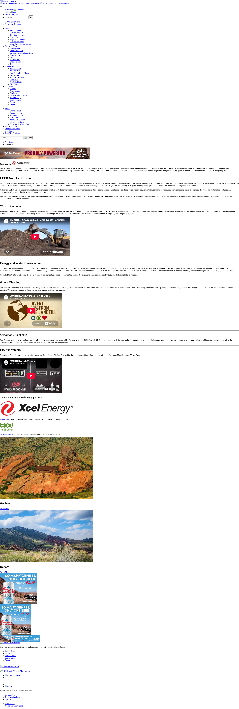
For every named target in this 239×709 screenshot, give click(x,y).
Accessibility (15, 55)
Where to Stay (15, 62)
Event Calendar (16, 30)
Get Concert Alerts (12, 22)
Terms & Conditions (13, 697)
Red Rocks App (11, 14)
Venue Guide (10, 651)
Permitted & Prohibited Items (21, 53)
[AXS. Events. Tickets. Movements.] (15, 671)
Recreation (14, 80)
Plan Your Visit (11, 46)
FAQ (12, 57)
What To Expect (16, 51)
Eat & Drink (15, 60)
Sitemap (8, 699)
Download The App (13, 24)
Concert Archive (16, 33)
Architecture (15, 91)
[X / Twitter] (12, 675)
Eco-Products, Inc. (7, 434)
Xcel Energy (5, 419)
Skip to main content (8, 1)
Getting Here (15, 48)
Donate (13, 102)
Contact (13, 104)
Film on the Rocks (17, 42)
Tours (12, 64)
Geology (13, 93)
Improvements (15, 100)
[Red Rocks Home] (119, 3)
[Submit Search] (31, 17)
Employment (10, 658)
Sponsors (8, 653)
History (13, 89)
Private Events (15, 37)
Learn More (4, 509)
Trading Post (15, 71)
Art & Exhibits (16, 82)
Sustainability (15, 98)
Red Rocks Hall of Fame (20, 73)
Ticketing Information (18, 35)
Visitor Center (15, 68)
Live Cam (14, 84)
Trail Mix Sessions (17, 77)
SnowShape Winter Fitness (20, 124)
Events (7, 28)
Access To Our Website (14, 706)
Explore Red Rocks (12, 66)
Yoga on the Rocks (17, 39)
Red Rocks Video (17, 75)
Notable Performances (18, 95)
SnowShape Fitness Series (20, 44)
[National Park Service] (9, 667)
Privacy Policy (10, 695)
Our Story (9, 86)
